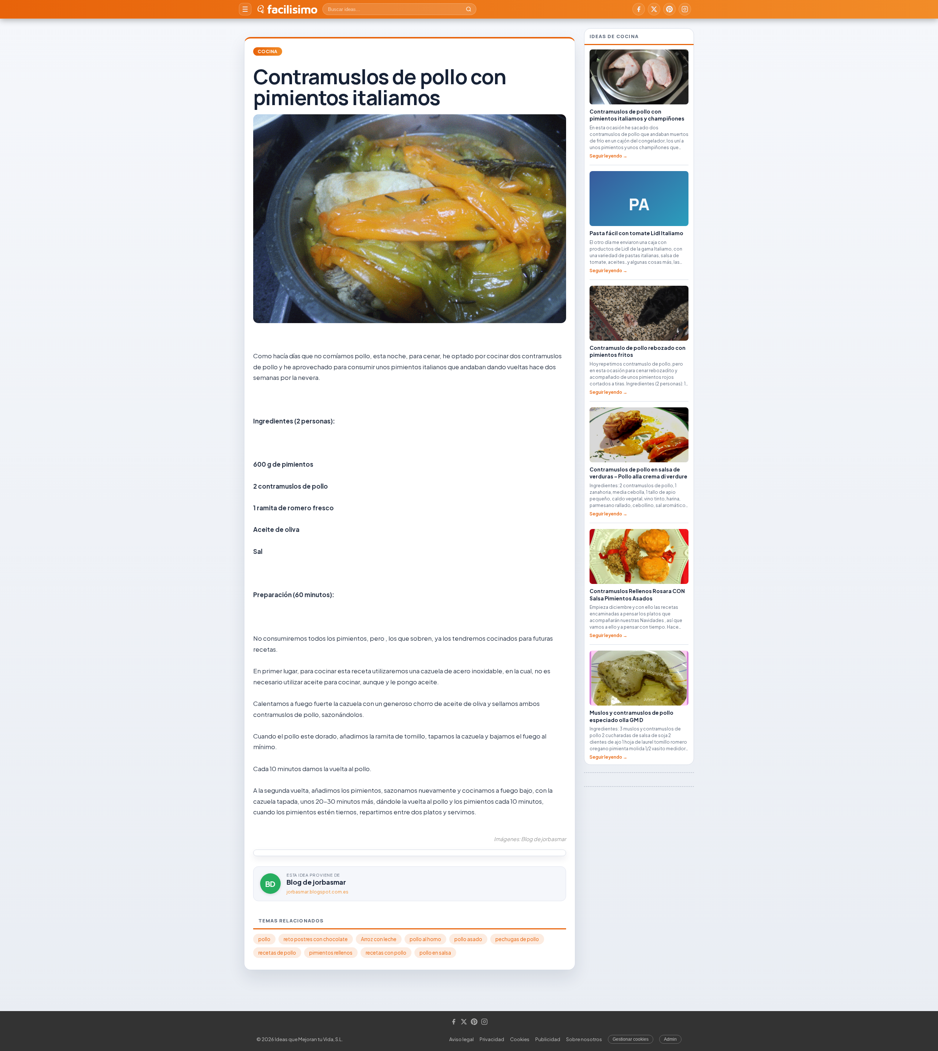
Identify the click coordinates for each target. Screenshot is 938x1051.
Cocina (268, 51)
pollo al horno (425, 939)
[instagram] (685, 9)
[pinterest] (669, 9)
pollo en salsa (435, 953)
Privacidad (492, 1039)
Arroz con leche (378, 939)
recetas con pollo (386, 953)
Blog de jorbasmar (316, 882)
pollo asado (468, 939)
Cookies (519, 1039)
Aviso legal (461, 1039)
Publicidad (547, 1039)
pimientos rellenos (330, 953)
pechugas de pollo (517, 939)
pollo (264, 939)
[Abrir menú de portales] (245, 9)
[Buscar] (468, 9)
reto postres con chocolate (316, 939)
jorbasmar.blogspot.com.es (317, 892)
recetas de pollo (277, 953)
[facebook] (638, 9)
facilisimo (292, 9)
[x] (654, 9)
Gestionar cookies (631, 1039)
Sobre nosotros (584, 1039)
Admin (670, 1039)
